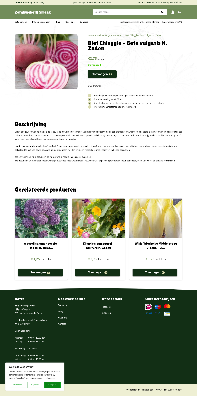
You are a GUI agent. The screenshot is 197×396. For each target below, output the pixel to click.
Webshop (63, 305)
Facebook (106, 307)
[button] (28, 22)
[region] (34, 377)
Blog (60, 311)
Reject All (35, 385)
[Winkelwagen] (179, 12)
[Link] (172, 12)
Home (91, 35)
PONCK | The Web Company (168, 390)
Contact (62, 324)
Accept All (52, 385)
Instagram (106, 313)
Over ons (62, 317)
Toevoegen (100, 74)
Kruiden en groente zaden (109, 35)
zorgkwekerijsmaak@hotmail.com (31, 320)
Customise (17, 385)
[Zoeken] (163, 12)
